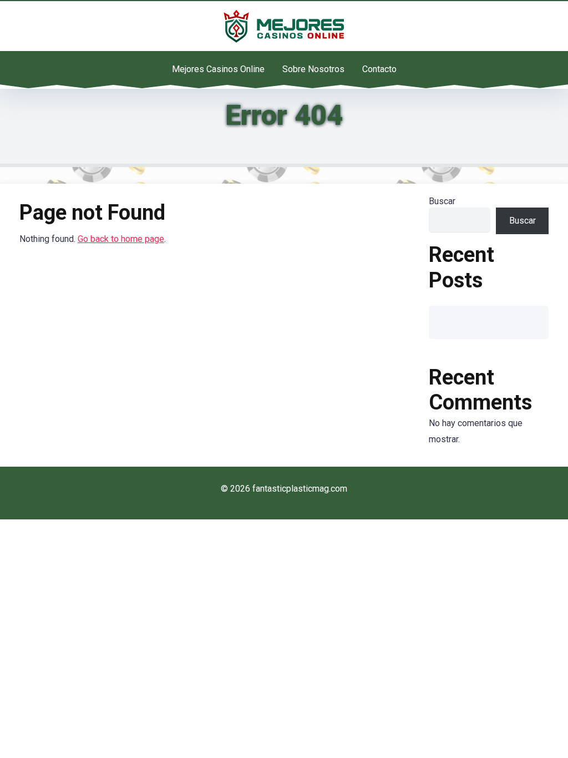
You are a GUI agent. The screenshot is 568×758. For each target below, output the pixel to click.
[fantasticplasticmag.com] (284, 26)
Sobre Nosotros (313, 69)
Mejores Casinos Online (218, 69)
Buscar (442, 201)
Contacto (379, 69)
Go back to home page (121, 239)
